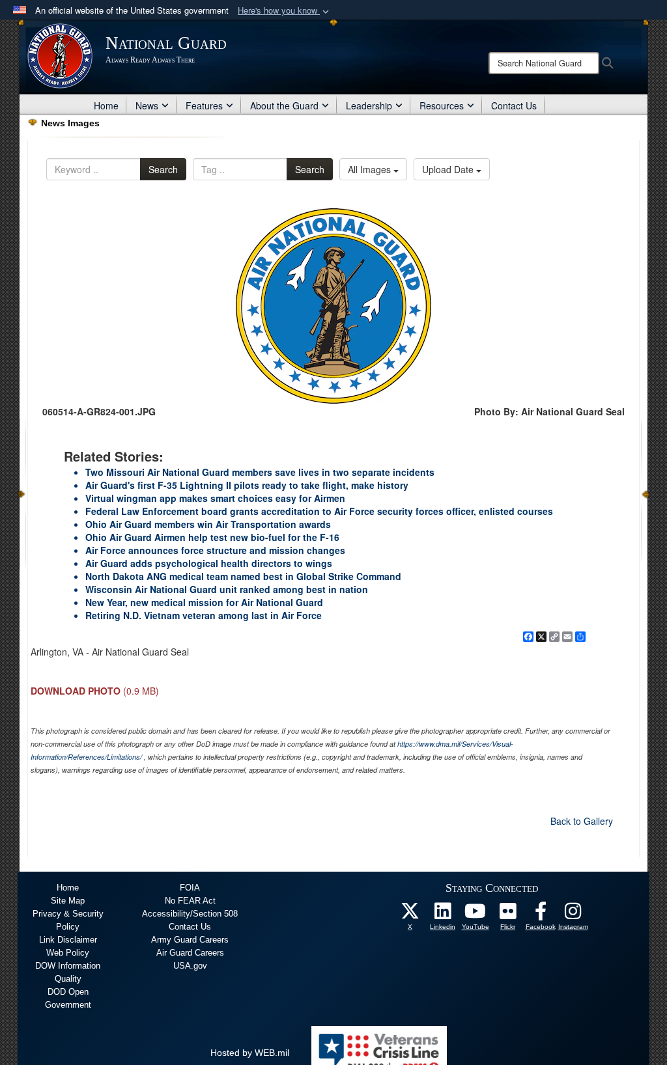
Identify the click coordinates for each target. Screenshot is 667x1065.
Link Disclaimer (68, 940)
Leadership (369, 105)
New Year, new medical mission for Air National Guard (204, 602)
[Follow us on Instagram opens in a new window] (573, 914)
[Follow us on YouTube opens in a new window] (475, 914)
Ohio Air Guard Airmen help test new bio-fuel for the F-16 (212, 537)
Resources (441, 105)
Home (106, 105)
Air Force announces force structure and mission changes (215, 550)
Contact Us (514, 105)
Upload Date (449, 169)
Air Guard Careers (190, 953)
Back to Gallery (581, 820)
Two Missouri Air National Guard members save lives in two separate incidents (259, 471)
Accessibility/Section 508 (190, 914)
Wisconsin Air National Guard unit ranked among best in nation (226, 589)
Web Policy (67, 953)
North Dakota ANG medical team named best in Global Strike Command (243, 576)
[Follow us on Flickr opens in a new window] (508, 914)
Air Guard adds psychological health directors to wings (208, 563)
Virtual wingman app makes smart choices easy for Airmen (215, 498)
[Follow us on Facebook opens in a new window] (540, 914)
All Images (370, 169)
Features (204, 105)
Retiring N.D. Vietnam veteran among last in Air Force (203, 615)
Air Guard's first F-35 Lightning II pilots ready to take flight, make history (246, 484)
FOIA (190, 887)
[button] (285, 11)
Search (163, 169)
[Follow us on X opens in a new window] (410, 914)
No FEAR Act (190, 901)
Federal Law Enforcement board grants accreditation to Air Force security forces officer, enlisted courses (319, 511)
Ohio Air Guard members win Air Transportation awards (208, 524)
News (146, 105)
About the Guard (284, 105)
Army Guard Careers (190, 940)
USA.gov (190, 966)
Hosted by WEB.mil (249, 1052)
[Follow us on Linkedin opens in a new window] (443, 914)
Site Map (68, 901)
